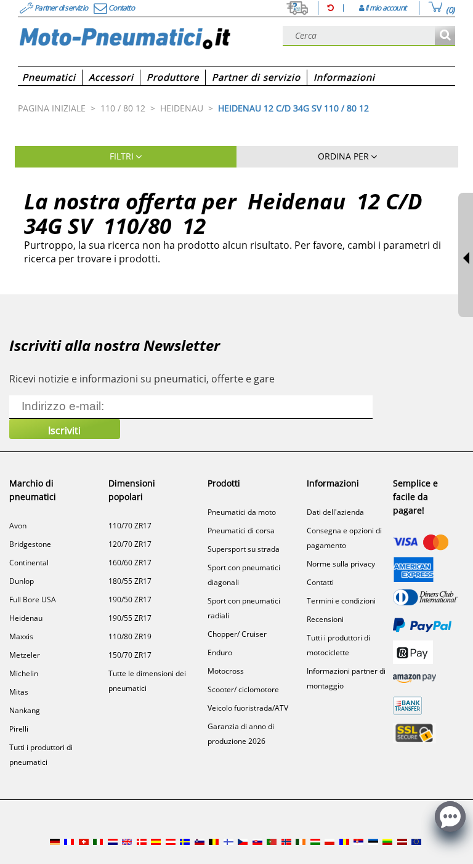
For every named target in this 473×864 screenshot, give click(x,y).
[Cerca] (445, 36)
